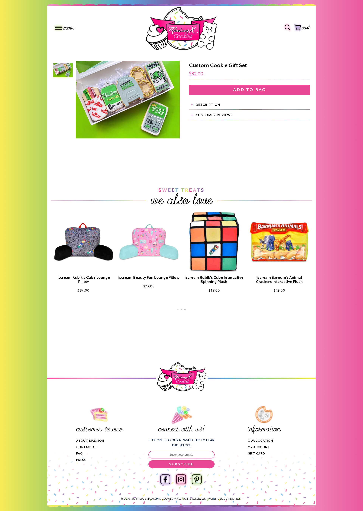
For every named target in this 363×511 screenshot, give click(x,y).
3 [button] (185, 309)
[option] (128, 100)
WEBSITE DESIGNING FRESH (225, 498)
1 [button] (178, 309)
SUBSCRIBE (181, 464)
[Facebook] (165, 479)
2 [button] (181, 309)
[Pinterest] (197, 479)
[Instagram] (181, 479)
